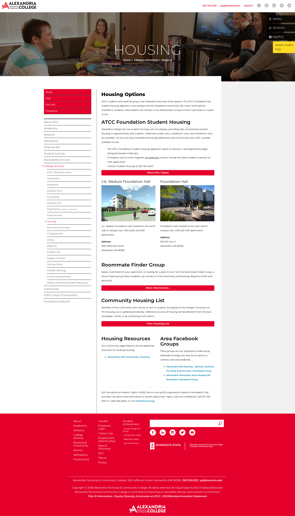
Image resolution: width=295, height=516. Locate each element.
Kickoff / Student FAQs (284, 47)
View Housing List (157, 323)
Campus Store (54, 190)
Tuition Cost (105, 433)
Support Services (56, 258)
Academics (50, 128)
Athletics (49, 134)
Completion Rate (132, 435)
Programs (51, 110)
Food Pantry (61, 209)
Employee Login (104, 427)
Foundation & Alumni (57, 301)
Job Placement (131, 443)
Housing (51, 221)
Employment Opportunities (107, 440)
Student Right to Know (131, 429)
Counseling (53, 197)
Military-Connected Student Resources (67, 282)
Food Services (54, 215)
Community (51, 289)
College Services (54, 166)
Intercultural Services (58, 227)
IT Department (55, 233)
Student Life (53, 252)
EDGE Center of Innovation (60, 295)
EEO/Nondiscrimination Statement (185, 496)
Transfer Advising (56, 270)
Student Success (54, 153)
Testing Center (55, 264)
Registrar (52, 246)
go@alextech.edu (230, 5)
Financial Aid (51, 147)
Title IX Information (100, 496)
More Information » (158, 287)
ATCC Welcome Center (59, 172)
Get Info (50, 104)
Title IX (102, 458)
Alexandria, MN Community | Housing (129, 357)
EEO (101, 453)
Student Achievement (131, 423)
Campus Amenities (146, 60)
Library (51, 239)
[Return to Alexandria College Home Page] (19, 5)
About (77, 421)
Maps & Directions (104, 447)
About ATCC (51, 122)
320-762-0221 (209, 5)
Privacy (102, 462)
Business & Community (80, 444)
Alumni (77, 450)
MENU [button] (277, 19)
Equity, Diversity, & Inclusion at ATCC (137, 496)
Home (127, 60)
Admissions (51, 141)
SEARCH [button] (279, 28)
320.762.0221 (190, 480)
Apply (49, 92)
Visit (48, 98)
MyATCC (278, 36)
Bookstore (52, 184)
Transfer (103, 421)
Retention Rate (131, 439)
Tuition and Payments (59, 276)
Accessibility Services (57, 159)
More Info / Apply (173, 172)
